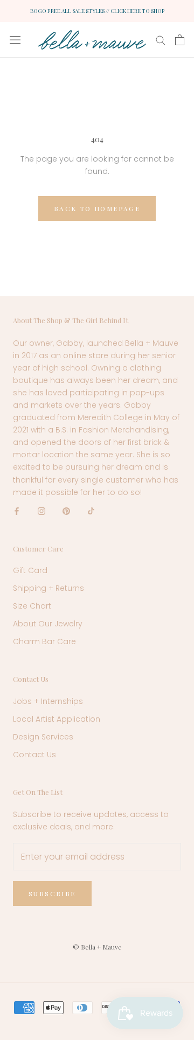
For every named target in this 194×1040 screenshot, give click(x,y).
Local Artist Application (56, 719)
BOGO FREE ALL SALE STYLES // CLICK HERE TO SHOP (97, 11)
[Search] (160, 39)
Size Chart (32, 606)
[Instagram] (41, 511)
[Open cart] (179, 39)
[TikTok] (91, 511)
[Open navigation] (15, 40)
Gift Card (30, 570)
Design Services (43, 736)
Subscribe (52, 893)
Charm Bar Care (44, 641)
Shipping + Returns (48, 588)
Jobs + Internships (48, 701)
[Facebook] (16, 511)
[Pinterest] (66, 511)
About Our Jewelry (47, 623)
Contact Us (34, 754)
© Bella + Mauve (97, 947)
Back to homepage (97, 208)
